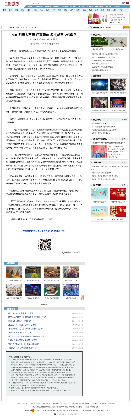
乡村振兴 (108, 7)
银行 (10, 10)
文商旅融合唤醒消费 (14, 280)
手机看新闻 (35, 44)
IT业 (41, 10)
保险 (35, 10)
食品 (47, 10)
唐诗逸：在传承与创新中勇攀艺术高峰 (105, 176)
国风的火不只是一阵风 (14, 298)
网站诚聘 (55, 404)
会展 (90, 10)
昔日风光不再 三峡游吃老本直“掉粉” (22, 348)
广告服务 (95, 404)
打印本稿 (56, 44)
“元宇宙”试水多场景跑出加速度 (102, 67)
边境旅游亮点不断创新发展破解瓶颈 (22, 340)
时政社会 (65, 7)
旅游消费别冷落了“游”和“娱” (19, 321)
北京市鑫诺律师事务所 (60, 407)
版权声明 (64, 404)
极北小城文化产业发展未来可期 (20, 313)
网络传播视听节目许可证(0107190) (82, 410)
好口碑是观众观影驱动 (99, 93)
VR (120, 10)
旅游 (96, 10)
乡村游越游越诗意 (33, 280)
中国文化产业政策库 (117, 22)
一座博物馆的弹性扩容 (99, 110)
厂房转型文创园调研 (117, 20)
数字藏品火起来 (118, 49)
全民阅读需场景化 (33, 298)
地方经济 (82, 7)
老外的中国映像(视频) (117, 17)
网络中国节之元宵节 (118, 202)
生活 (102, 10)
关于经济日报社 (21, 404)
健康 (114, 10)
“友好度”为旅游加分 (71, 298)
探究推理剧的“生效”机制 (100, 123)
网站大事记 (46, 404)
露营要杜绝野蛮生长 (99, 49)
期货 (22, 10)
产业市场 (48, 7)
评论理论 (73, 7)
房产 (71, 10)
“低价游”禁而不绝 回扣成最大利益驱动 (23, 344)
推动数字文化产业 (71, 280)
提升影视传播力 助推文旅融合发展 (103, 127)
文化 (84, 10)
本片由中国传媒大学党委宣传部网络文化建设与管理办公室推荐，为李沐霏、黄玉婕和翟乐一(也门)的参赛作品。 (116, 152)
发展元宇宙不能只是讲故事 (101, 133)
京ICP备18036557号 (101, 410)
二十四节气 (99, 219)
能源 (65, 10)
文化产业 (24, 27)
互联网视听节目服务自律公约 (79, 404)
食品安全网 (99, 7)
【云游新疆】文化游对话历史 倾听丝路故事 (25, 329)
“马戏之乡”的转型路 (118, 110)
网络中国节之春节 (118, 219)
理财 (29, 10)
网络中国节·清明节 (99, 202)
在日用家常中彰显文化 (52, 280)
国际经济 (56, 7)
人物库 (36, 3)
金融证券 (39, 7)
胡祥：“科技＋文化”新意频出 (101, 173)
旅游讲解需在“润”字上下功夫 (19, 333)
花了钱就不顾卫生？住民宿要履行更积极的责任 (27, 317)
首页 (17, 27)
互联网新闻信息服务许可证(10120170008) (56, 410)
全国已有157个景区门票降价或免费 (22, 325)
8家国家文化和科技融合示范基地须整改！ (106, 54)
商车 (59, 10)
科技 (108, 10)
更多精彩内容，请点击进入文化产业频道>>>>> (44, 231)
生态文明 (117, 7)
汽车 (53, 10)
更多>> (124, 119)
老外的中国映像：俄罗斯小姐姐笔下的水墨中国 (109, 143)
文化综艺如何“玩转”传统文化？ (102, 70)
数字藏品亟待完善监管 (118, 93)
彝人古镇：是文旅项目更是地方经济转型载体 (26, 336)
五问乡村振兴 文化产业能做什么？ (103, 60)
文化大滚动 (32, 27)
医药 (78, 10)
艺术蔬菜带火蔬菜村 (52, 298)
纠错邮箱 (111, 404)
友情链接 (103, 404)
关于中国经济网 (34, 404)
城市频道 (90, 7)
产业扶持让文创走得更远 (100, 64)
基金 (16, 10)
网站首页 (31, 7)
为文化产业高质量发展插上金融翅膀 (104, 130)
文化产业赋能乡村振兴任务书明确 (103, 57)
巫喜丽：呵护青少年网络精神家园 (103, 179)
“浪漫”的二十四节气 (116, 15)
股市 (4, 10)
